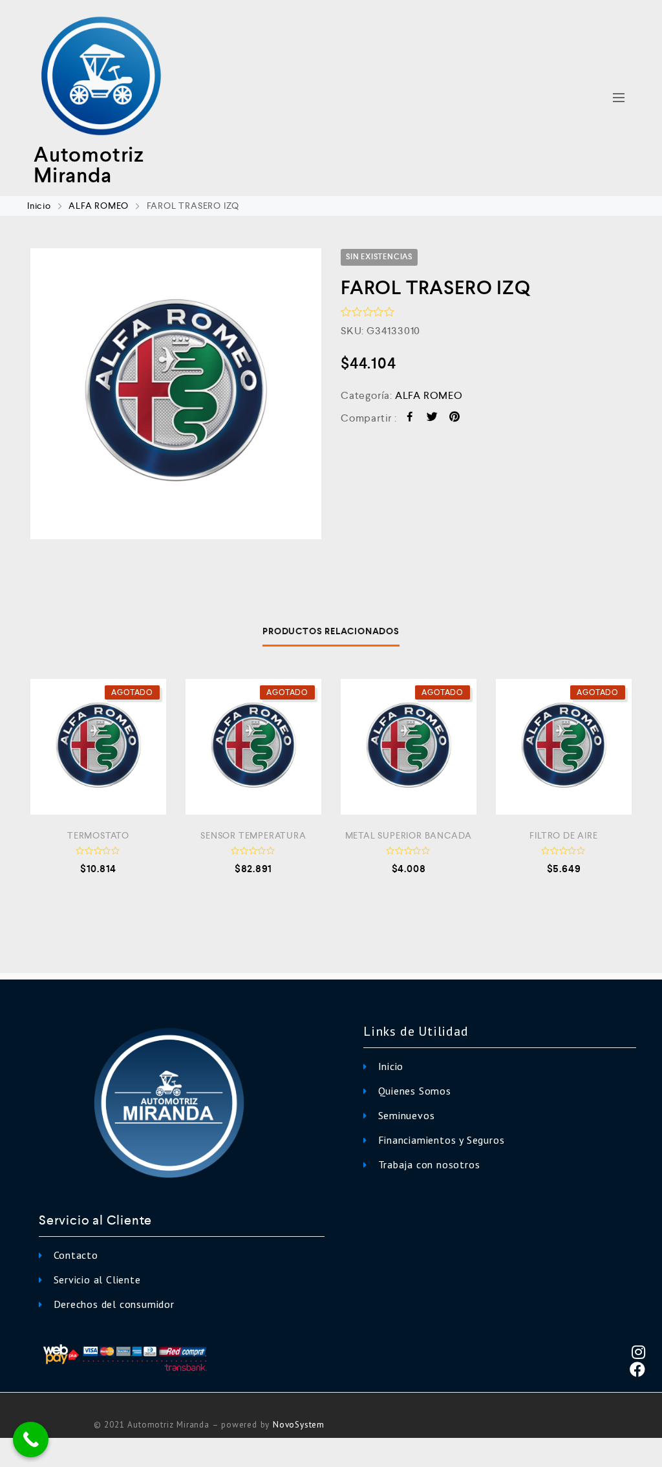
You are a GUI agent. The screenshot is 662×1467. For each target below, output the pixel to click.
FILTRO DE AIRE (563, 835)
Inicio (39, 205)
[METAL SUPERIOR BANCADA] (408, 747)
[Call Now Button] (30, 1439)
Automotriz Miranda (89, 165)
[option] (175, 393)
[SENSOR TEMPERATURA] (253, 747)
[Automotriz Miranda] (101, 77)
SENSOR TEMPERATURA (253, 835)
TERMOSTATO (98, 835)
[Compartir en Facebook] (410, 418)
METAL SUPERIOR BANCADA (409, 835)
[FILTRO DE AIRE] (564, 747)
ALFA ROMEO (99, 205)
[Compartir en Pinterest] (455, 418)
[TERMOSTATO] (98, 747)
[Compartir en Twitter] (432, 418)
